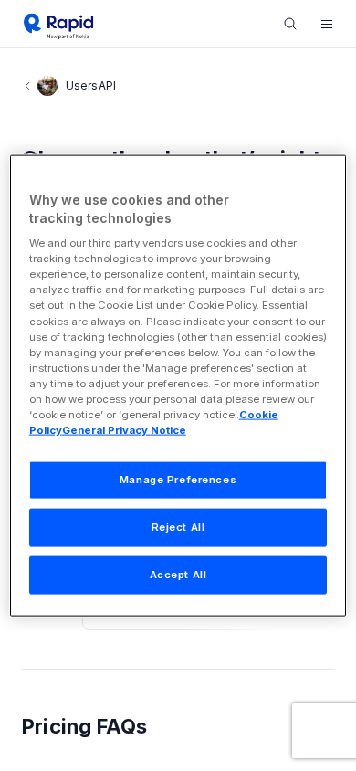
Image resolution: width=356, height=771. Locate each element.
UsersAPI (91, 85)
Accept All (178, 573)
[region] (178, 386)
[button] (326, 23)
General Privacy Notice (124, 430)
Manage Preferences (178, 479)
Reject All (178, 527)
